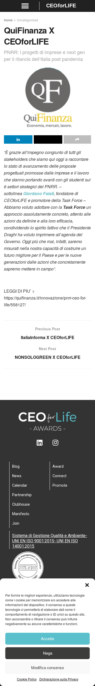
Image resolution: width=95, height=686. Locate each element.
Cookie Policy (27, 679)
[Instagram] (55, 442)
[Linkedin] (39, 442)
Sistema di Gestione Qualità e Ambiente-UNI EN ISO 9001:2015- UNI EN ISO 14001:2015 (49, 541)
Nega (47, 653)
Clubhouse (21, 504)
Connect (59, 476)
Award (58, 466)
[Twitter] (47, 442)
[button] (87, 585)
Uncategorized (27, 20)
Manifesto (20, 514)
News (16, 476)
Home (8, 20)
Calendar (19, 485)
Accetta (47, 638)
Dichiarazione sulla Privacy (58, 679)
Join (15, 523)
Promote (60, 485)
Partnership (22, 495)
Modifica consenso (47, 667)
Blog (16, 466)
